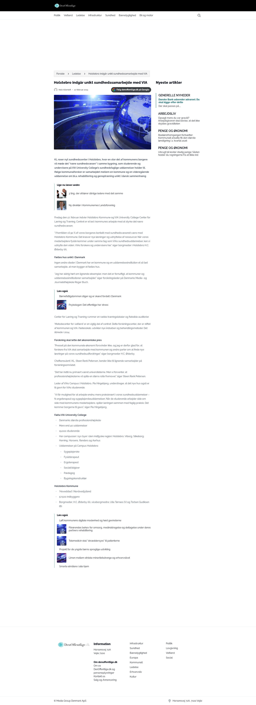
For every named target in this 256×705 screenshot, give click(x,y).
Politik (57, 15)
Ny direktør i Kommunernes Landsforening (92, 205)
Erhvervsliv (136, 671)
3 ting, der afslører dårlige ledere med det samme (96, 193)
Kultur (133, 676)
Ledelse (80, 15)
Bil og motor (146, 15)
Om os (97, 665)
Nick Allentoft (65, 90)
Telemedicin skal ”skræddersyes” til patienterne (94, 540)
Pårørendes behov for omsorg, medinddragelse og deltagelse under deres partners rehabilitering (110, 529)
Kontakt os (99, 676)
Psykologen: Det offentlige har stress (88, 304)
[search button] (199, 15)
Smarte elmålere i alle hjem (74, 566)
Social (169, 657)
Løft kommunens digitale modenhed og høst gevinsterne (90, 520)
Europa (134, 657)
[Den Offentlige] (128, 5)
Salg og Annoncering (105, 679)
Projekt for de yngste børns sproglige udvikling (84, 549)
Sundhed (110, 15)
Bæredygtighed (127, 15)
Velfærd (68, 15)
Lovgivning (172, 648)
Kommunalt (136, 662)
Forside (60, 73)
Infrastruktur (95, 15)
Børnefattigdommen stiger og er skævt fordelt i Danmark (90, 296)
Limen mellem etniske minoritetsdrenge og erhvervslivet (99, 557)
